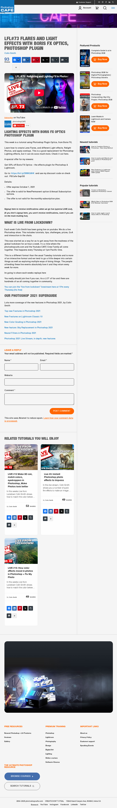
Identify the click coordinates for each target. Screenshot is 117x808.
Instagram (54, 804)
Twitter (83, 804)
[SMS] (9, 525)
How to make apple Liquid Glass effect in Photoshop (100, 214)
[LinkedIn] (14, 517)
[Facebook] (9, 517)
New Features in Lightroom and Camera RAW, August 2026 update (100, 171)
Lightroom (50, 737)
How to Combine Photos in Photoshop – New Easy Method (102, 147)
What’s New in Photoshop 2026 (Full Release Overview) (102, 202)
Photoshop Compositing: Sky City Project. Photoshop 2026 (101, 97)
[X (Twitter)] (25, 517)
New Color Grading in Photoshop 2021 (23, 322)
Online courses (52, 758)
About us (83, 733)
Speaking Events (87, 745)
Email (43, 360)
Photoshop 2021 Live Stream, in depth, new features (29, 339)
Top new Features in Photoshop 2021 (22, 311)
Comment (9, 390)
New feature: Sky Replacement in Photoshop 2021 (28, 328)
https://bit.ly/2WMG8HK (22, 173)
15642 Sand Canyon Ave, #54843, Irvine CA (83, 801)
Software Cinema (53, 762)
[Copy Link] (30, 517)
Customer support (87, 741)
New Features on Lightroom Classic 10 (23, 317)
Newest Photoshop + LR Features (17, 733)
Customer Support (84, 2)
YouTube (44, 804)
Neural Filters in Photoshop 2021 (20, 333)
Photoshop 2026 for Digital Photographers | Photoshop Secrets (101, 75)
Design (48, 745)
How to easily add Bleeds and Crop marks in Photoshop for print (102, 160)
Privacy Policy (85, 737)
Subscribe (8, 118)
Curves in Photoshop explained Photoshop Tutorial (101, 190)
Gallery (7, 741)
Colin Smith (10, 53)
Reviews (7, 737)
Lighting (49, 754)
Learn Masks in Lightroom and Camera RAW (101, 119)
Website (8, 375)
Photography (51, 741)
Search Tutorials (20, 786)
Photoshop (50, 733)
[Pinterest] (20, 517)
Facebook (64, 804)
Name (7, 360)
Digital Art (50, 750)
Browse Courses (21, 776)
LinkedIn (74, 804)
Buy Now (102, 60)
